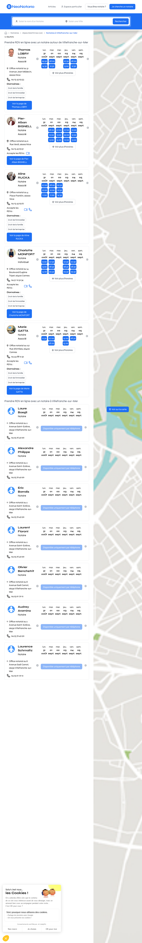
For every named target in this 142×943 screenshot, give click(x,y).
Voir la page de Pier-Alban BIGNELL (19, 160)
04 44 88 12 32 (17, 356)
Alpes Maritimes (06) (32, 33)
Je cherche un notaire (122, 6)
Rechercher (120, 21)
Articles (52, 6)
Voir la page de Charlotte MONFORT (19, 314)
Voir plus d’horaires (64, 73)
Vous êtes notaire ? (97, 6)
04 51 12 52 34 (17, 280)
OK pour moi (51, 929)
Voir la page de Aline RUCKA (19, 237)
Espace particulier (73, 6)
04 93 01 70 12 (17, 596)
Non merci (12, 929)
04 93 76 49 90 (17, 437)
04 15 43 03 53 (17, 79)
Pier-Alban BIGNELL (25, 122)
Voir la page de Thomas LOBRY (19, 105)
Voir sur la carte (119, 409)
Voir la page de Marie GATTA (19, 390)
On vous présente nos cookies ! (19, 918)
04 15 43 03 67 (17, 203)
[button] (5, 938)
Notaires (15, 33)
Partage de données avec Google (20, 915)
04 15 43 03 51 (17, 148)
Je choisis (32, 929)
